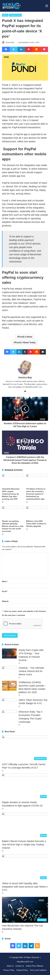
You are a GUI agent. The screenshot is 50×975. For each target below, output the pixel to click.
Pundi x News (25, 337)
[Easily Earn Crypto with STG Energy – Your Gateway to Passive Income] (9, 653)
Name (5, 581)
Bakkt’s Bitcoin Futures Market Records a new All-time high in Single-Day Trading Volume (24, 844)
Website (5, 601)
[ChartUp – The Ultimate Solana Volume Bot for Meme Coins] (9, 671)
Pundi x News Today (25, 342)
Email (5, 591)
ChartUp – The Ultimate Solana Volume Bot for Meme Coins (31, 671)
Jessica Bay (9, 42)
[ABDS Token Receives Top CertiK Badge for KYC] (9, 703)
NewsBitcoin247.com (25, 962)
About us (10, 966)
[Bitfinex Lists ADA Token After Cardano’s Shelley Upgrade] (37, 512)
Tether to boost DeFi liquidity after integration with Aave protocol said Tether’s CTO (25, 886)
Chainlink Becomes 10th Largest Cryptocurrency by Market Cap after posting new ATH (11, 494)
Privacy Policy (9, 970)
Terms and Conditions (38, 970)
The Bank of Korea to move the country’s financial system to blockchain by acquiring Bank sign (35, 494)
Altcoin (5, 15)
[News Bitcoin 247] (11, 6)
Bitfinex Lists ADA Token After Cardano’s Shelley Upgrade (36, 523)
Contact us (20, 966)
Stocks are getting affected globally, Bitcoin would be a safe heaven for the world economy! (12, 526)
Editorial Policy (22, 970)
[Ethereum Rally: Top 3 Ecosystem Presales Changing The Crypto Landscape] (9, 715)
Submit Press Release (34, 966)
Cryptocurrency (15, 15)
